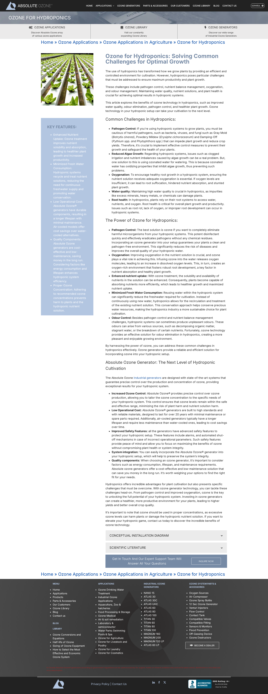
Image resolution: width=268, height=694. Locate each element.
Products (58, 597)
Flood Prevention (199, 630)
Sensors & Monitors (200, 626)
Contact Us (119, 684)
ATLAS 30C (150, 600)
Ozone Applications (78, 42)
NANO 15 (149, 592)
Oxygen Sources (198, 592)
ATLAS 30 (149, 596)
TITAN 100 (150, 630)
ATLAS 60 (149, 607)
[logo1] (29, 2)
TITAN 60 (149, 622)
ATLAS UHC (151, 604)
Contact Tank (197, 615)
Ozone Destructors (200, 637)
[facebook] (159, 682)
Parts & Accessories (64, 600)
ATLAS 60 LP (151, 645)
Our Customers (61, 604)
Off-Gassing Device (200, 633)
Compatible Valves (200, 619)
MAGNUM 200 (152, 637)
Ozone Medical (107, 615)
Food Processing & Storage (114, 612)
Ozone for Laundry (109, 649)
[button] (166, 535)
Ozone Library (61, 608)
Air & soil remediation (110, 619)
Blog (55, 612)
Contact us (59, 615)
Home (47, 42)
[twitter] (164, 682)
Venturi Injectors (198, 607)
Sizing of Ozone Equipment (69, 645)
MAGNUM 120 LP (154, 641)
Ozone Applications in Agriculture (137, 42)
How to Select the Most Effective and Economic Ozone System (66, 653)
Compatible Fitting (200, 622)
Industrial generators (147, 377)
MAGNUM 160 (152, 633)
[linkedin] (153, 682)
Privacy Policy (100, 684)
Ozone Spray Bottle (201, 600)
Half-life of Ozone (63, 642)
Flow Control (196, 611)
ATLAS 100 (150, 615)
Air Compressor (198, 596)
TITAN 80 (149, 626)
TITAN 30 (149, 619)
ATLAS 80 (149, 611)
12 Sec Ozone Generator (203, 604)
